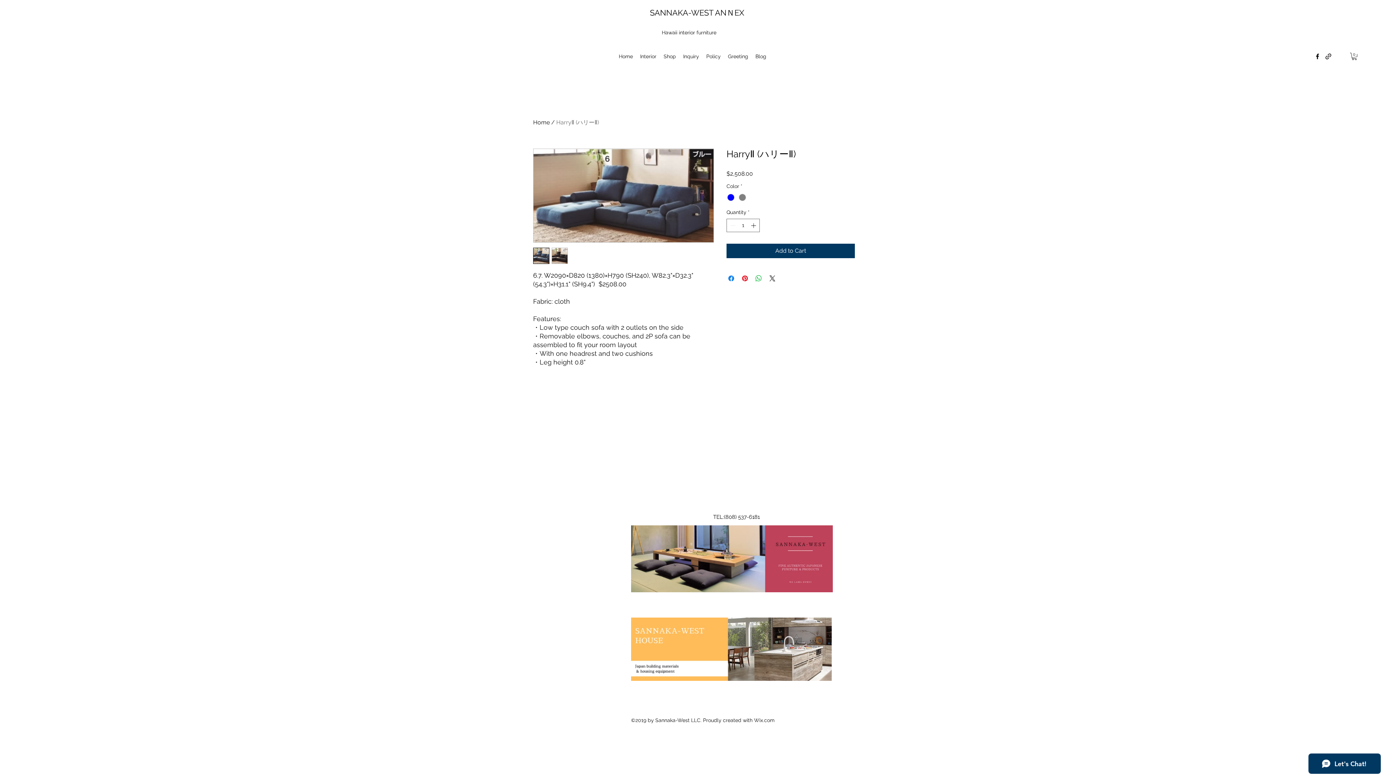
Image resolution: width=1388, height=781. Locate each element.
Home (541, 122)
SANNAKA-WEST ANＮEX (697, 12)
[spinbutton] (743, 225)
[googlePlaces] (1317, 56)
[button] (1354, 56)
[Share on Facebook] (731, 278)
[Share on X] (772, 278)
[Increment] (754, 225)
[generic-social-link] (1328, 56)
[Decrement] (732, 225)
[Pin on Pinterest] (745, 278)
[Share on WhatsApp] (758, 278)
